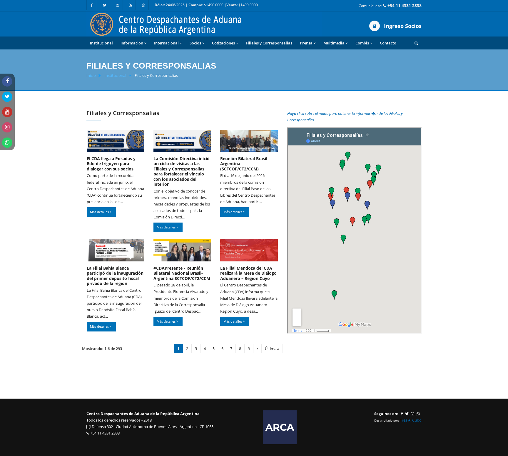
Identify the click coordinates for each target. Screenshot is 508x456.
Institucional (115, 75)
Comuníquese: (390, 5)
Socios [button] (195, 43)
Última (271, 348)
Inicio (91, 75)
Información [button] (132, 43)
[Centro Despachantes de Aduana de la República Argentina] (204, 23)
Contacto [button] (388, 43)
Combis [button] (362, 43)
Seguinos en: (386, 413)
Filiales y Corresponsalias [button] (269, 43)
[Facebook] (91, 5)
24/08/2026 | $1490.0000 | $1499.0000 (206, 4)
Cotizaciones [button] (223, 43)
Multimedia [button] (334, 43)
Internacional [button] (166, 43)
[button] (416, 43)
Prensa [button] (306, 43)
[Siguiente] (257, 349)
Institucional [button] (101, 43)
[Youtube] (130, 5)
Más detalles (100, 212)
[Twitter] (104, 5)
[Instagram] (117, 5)
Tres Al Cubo (411, 420)
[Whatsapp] (143, 5)
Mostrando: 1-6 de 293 (102, 348)
